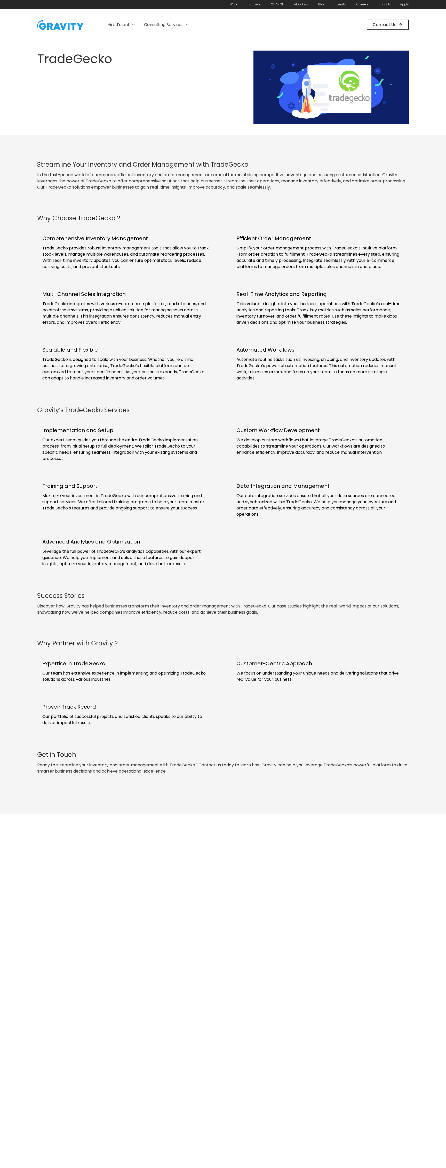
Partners (254, 4)
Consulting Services (164, 25)
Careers (362, 4)
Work (233, 4)
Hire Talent (118, 25)
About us (301, 4)
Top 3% (384, 4)
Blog (321, 4)
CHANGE (277, 4)
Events (341, 4)
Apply (404, 4)
